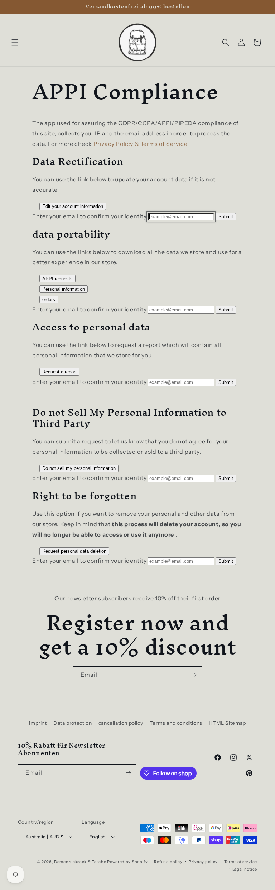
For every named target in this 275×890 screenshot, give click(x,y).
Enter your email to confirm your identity (89, 216)
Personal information (63, 289)
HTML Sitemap (227, 723)
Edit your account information (72, 206)
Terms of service (240, 861)
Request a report (59, 372)
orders (48, 299)
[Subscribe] (194, 674)
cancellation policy (120, 723)
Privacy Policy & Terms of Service (140, 143)
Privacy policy (203, 861)
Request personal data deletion (74, 551)
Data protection (72, 723)
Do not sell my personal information (79, 468)
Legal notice (244, 869)
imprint (38, 723)
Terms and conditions (176, 723)
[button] (15, 42)
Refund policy (168, 861)
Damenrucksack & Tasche (80, 861)
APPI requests (57, 278)
